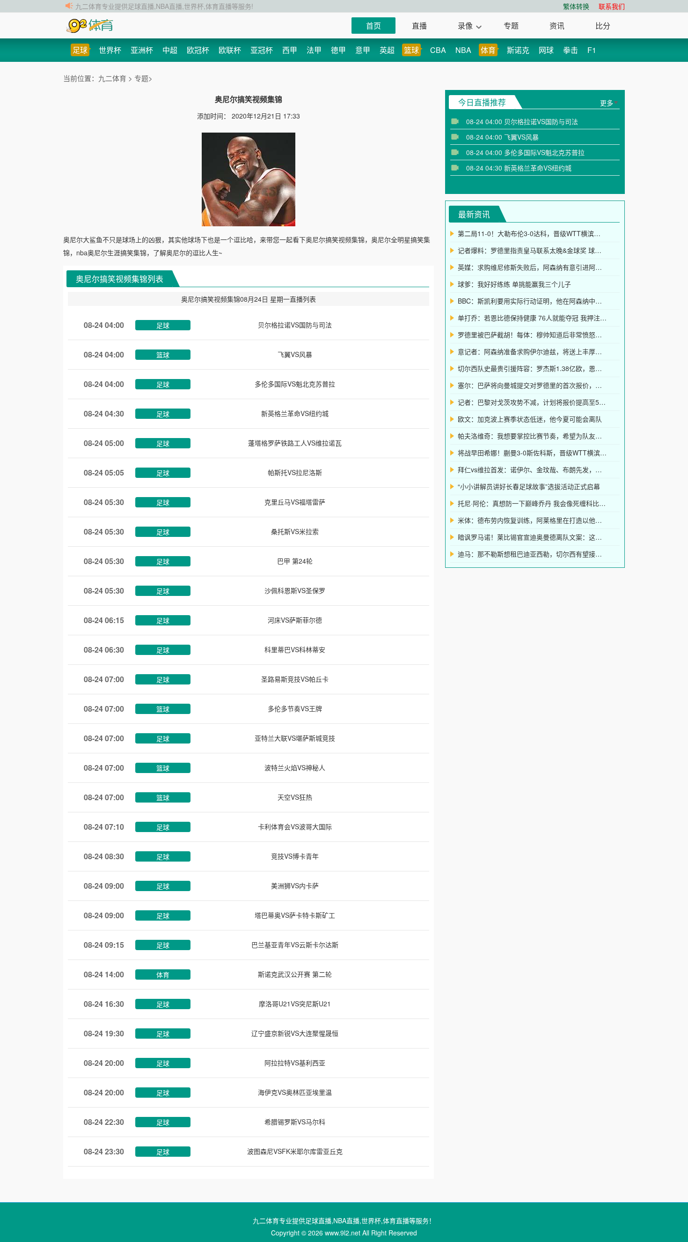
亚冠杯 (261, 50)
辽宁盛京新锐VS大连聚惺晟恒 (294, 1033)
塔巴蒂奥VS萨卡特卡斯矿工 (295, 915)
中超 (169, 50)
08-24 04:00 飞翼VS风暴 (502, 136)
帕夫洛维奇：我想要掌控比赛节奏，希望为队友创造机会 (532, 435)
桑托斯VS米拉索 (295, 531)
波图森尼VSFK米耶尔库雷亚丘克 (295, 1151)
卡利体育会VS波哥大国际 (295, 826)
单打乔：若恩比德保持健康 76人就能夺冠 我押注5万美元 (532, 317)
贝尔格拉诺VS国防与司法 (295, 324)
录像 (465, 25)
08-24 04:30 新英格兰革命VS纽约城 (518, 167)
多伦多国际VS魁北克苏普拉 (295, 383)
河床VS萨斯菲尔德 (295, 620)
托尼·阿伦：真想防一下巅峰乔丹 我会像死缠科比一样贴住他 (532, 503)
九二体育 (113, 78)
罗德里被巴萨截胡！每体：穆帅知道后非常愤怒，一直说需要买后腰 (532, 334)
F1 (591, 50)
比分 (602, 25)
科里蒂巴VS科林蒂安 (294, 649)
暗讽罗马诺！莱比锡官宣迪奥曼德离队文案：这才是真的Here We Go (532, 537)
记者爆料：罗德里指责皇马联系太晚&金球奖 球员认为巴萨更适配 (532, 250)
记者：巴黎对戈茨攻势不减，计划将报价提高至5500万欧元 (532, 402)
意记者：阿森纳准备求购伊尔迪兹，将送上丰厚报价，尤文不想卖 (532, 351)
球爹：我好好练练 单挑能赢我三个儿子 (514, 284)
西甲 (289, 50)
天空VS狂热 (295, 797)
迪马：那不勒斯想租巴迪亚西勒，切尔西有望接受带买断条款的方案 (532, 553)
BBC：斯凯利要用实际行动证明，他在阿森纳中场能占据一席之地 (532, 300)
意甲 (362, 50)
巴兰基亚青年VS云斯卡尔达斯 (294, 944)
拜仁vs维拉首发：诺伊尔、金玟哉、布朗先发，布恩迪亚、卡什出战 (532, 469)
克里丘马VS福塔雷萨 (294, 501)
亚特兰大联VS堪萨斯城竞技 (295, 738)
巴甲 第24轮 (295, 560)
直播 (419, 25)
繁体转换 (576, 6)
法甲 (314, 50)
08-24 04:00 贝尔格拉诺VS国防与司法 (522, 121)
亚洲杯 (142, 50)
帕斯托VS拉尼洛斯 (295, 472)
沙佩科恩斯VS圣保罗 (294, 590)
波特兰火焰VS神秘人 (294, 767)
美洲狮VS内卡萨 (295, 885)
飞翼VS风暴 (295, 354)
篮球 (411, 50)
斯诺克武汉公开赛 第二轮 (295, 974)
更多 (606, 102)
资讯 (556, 25)
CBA (438, 50)
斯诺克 (518, 50)
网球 (546, 50)
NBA (463, 50)
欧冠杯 (198, 50)
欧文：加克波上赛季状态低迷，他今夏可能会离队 (530, 419)
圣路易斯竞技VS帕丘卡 (295, 679)
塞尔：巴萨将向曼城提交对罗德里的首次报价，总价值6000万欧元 (532, 385)
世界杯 (110, 50)
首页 (373, 25)
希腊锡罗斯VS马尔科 (294, 1121)
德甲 (338, 50)
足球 (80, 50)
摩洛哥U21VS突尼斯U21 (295, 1003)
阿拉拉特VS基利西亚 (294, 1062)
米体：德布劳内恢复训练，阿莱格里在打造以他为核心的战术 (532, 520)
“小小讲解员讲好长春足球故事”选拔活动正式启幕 (529, 486)
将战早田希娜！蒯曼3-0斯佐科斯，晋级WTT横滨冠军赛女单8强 (532, 452)
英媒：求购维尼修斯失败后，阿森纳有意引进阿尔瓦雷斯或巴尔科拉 (532, 267)
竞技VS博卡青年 (295, 856)
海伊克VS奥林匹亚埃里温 (295, 1092)
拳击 (570, 50)
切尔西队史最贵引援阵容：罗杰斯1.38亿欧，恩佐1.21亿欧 (532, 368)
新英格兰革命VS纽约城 (295, 413)
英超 (387, 50)
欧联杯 (230, 50)
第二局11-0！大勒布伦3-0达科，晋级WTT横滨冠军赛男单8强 (532, 233)
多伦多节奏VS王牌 (295, 708)
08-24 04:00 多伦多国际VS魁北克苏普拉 (525, 152)
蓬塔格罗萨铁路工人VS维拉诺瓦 (295, 442)
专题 (511, 25)
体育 (488, 50)
